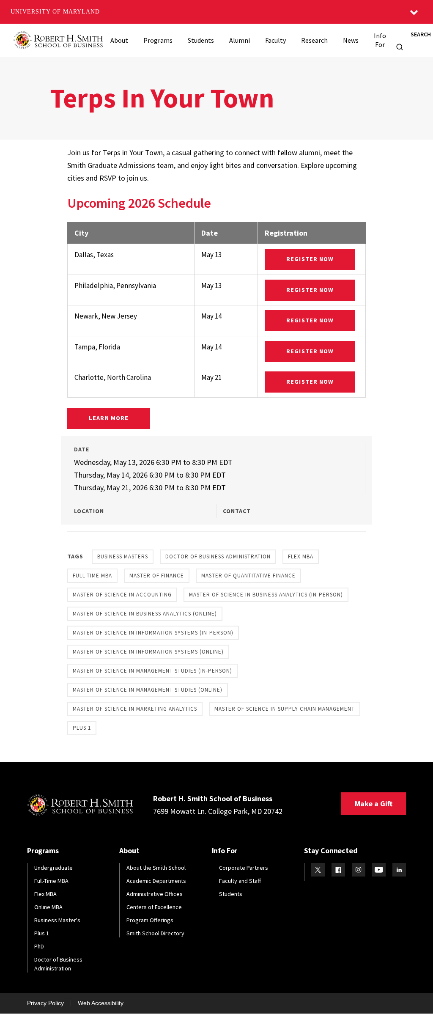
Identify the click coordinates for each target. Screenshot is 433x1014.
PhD (39, 946)
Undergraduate (53, 867)
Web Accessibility (100, 1003)
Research (314, 40)
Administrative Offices (154, 894)
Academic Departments (156, 881)
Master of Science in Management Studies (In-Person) (152, 670)
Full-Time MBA (92, 575)
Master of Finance (156, 575)
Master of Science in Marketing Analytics (135, 708)
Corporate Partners (243, 867)
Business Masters (122, 556)
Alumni (239, 40)
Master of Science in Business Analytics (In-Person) (266, 594)
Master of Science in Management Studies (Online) (147, 689)
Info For (380, 40)
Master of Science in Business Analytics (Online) (145, 613)
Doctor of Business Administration (218, 556)
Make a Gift (373, 803)
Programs (158, 40)
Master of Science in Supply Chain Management (284, 708)
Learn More (108, 418)
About (119, 40)
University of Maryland (55, 11)
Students (201, 40)
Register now (309, 259)
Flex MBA (300, 556)
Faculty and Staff (240, 881)
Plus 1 (82, 727)
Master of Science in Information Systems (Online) (148, 651)
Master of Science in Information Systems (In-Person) (153, 632)
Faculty (275, 40)
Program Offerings (149, 920)
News (351, 40)
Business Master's (57, 920)
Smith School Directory (155, 933)
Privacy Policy (45, 1003)
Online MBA (48, 907)
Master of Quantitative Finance (248, 575)
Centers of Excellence (154, 907)
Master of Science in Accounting (122, 594)
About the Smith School (156, 867)
